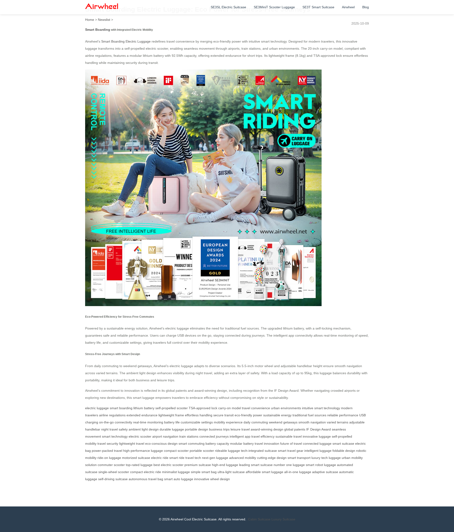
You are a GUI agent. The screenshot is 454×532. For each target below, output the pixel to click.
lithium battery (143, 408)
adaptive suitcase (325, 472)
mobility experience (228, 422)
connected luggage (317, 443)
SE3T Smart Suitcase (318, 7)
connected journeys (214, 436)
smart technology (115, 436)
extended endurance (142, 415)
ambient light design (144, 429)
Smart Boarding (97, 29)
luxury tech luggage (326, 458)
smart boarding (121, 408)
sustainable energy (277, 415)
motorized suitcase (136, 458)
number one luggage (289, 465)
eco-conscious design (161, 443)
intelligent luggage (318, 451)
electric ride (159, 458)
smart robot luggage (321, 465)
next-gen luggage (215, 458)
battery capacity (217, 443)
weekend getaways (283, 422)
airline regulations (112, 415)
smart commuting (192, 443)
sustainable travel (288, 436)
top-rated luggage (139, 465)
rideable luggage (227, 451)
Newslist (104, 20)
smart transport (299, 458)
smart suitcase (343, 443)
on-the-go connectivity (115, 422)
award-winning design (267, 429)
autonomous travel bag (146, 479)
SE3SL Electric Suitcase (228, 7)
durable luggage (172, 429)
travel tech (193, 458)
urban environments (286, 408)
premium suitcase (197, 465)
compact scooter (176, 451)
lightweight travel (131, 443)
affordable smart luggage (264, 472)
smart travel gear (290, 451)
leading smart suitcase (256, 465)
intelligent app (240, 436)
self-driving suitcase (113, 479)
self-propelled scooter (171, 408)
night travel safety (114, 429)
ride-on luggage (109, 458)
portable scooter (202, 451)
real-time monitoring (148, 422)
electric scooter (140, 436)
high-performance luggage (143, 451)
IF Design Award (318, 429)
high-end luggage (225, 465)
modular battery (242, 443)
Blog (365, 7)
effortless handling (198, 415)
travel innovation (267, 443)
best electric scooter (168, 465)
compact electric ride (145, 472)
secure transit (223, 415)
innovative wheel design (212, 479)
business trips (219, 429)
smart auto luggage (178, 479)
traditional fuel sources (309, 415)
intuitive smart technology (321, 408)
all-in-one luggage (297, 472)
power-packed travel (107, 451)
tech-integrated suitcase (259, 451)
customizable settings (197, 422)
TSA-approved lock (203, 408)
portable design (196, 429)
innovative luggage (317, 436)
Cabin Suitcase (259, 519)
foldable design (343, 451)
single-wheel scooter (113, 472)
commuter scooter (111, 465)
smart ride (176, 458)
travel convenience (256, 408)
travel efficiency (263, 436)
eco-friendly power (248, 415)
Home (89, 20)
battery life (172, 422)
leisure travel (240, 429)
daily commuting (256, 422)
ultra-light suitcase (231, 472)
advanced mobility (242, 458)
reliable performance (342, 415)
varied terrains (337, 422)
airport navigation (165, 436)
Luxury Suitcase (283, 519)
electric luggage (97, 408)
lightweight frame (171, 415)
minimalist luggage (176, 472)
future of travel (291, 443)
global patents (294, 429)
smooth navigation (312, 422)
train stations (188, 436)
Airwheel (348, 7)
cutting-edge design (272, 458)
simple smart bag (204, 472)
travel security (107, 443)
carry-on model (229, 408)
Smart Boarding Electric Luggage (126, 41)
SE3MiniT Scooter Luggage (274, 7)
